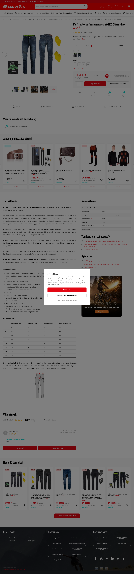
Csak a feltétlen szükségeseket (67, 300)
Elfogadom (67, 290)
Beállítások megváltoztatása (67, 295)
